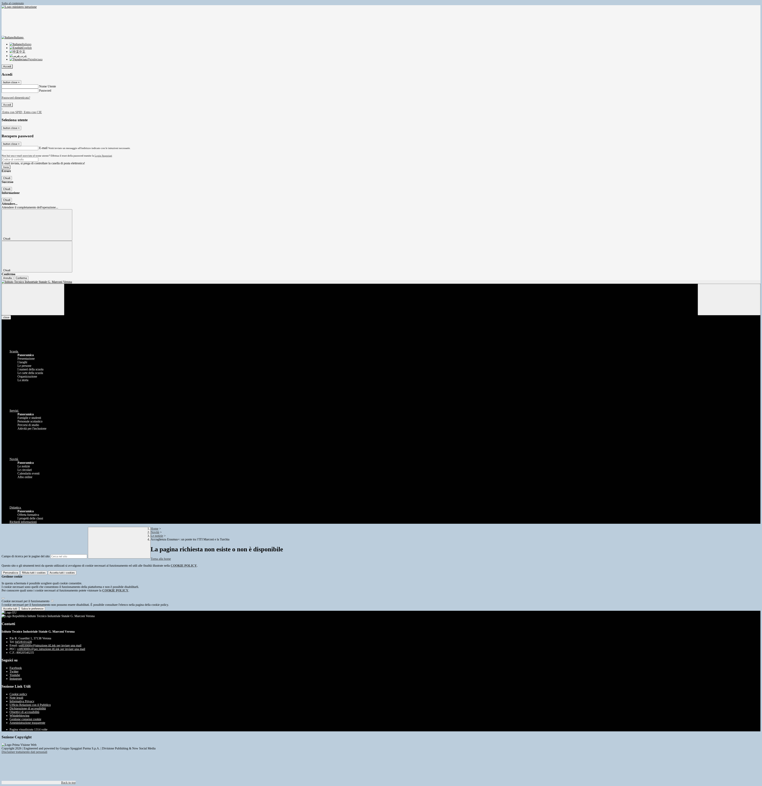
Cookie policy (18, 694)
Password (45, 90)
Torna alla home (161, 558)
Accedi (7, 66)
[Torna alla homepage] (381, 282)
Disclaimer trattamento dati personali (24, 752)
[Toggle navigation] (33, 299)
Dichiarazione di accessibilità (28, 708)
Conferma (21, 278)
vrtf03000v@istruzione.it (49, 645)
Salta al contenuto (13, 3)
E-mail (43, 148)
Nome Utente (47, 86)
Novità (155, 532)
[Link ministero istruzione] (19, 7)
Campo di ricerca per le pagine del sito (26, 556)
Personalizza (10, 572)
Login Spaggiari (103, 155)
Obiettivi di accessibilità (24, 712)
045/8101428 (23, 642)
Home (154, 528)
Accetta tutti (62, 572)
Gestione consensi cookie (25, 719)
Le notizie (157, 535)
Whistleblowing (19, 715)
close (6, 317)
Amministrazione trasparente (27, 722)
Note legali (16, 697)
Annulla (7, 278)
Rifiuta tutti (34, 572)
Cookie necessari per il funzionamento (26, 601)
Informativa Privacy (22, 701)
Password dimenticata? (16, 97)
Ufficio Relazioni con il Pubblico (30, 705)
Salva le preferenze (32, 608)
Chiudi (6, 178)
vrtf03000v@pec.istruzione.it (51, 649)
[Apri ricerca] (729, 299)
